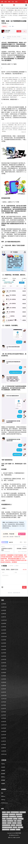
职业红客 (15, 827)
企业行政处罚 (5, 814)
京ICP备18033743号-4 (14, 835)
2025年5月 (3, 610)
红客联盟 (9, 823)
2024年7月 (3, 626)
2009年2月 (3, 751)
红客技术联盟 (18, 833)
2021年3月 (3, 721)
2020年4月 (3, 731)
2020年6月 (3, 728)
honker (8, 812)
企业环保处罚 (22, 812)
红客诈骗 (14, 823)
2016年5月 (3, 747)
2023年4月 (3, 656)
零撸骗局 (18, 829)
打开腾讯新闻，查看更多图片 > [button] (10, 99)
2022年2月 (3, 688)
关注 (19, 31)
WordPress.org (4, 802)
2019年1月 (3, 741)
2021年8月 (3, 705)
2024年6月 (3, 630)
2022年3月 (3, 685)
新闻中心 (4, 26)
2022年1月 (3, 692)
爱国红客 (4, 820)
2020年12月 (3, 725)
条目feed (3, 796)
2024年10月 (4, 620)
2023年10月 (4, 636)
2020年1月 (3, 738)
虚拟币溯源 (20, 827)
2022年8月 (3, 672)
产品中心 (3, 763)
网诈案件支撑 (19, 825)
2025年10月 (3, 607)
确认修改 (25, 569)
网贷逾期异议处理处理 (7, 827)
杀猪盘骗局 (20, 818)
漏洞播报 (3, 780)
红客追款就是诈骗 (6, 825)
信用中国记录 (5, 816)
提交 (24, 587)
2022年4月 (3, 682)
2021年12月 (3, 695)
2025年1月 (3, 616)
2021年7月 (3, 708)
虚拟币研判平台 (5, 829)
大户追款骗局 (9, 818)
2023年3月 (3, 659)
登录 (2, 793)
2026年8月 (3, 603)
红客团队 (19, 820)
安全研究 (3, 767)
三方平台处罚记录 (15, 812)
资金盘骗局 (12, 829)
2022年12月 (3, 666)
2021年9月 (3, 702)
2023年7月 (3, 646)
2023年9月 (3, 639)
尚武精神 (3, 770)
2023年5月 (3, 652)
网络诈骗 (13, 825)
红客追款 (19, 823)
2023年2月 (3, 662)
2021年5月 (3, 715)
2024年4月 (3, 633)
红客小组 (4, 823)
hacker (4, 812)
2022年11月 (3, 669)
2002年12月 (3, 754)
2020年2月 (3, 734)
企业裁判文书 (12, 814)
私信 (24, 31)
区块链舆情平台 (12, 816)
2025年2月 (3, 613)
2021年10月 (3, 698)
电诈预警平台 (10, 820)
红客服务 (3, 783)
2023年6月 (3, 649)
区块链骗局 (19, 816)
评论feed (3, 799)
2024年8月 (3, 623)
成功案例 (3, 773)
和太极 (3, 818)
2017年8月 (3, 744)
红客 (15, 820)
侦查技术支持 (19, 814)
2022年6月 (3, 675)
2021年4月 (3, 718)
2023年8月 (3, 643)
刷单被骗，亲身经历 (22, 548)
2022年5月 (3, 679)
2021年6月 (3, 711)
